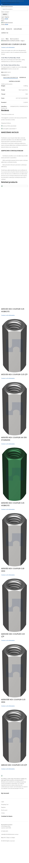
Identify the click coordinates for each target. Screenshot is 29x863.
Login (2, 801)
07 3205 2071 (6, 4)
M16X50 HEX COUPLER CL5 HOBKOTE (12, 504)
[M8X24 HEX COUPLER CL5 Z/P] (14, 736)
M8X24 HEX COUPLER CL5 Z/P (14, 765)
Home (2, 38)
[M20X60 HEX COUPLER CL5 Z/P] (14, 605)
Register (3, 807)
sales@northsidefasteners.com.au (10, 2)
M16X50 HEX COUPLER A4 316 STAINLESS (14, 438)
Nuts (7, 38)
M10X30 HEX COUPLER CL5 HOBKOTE (12, 310)
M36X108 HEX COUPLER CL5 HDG (13, 700)
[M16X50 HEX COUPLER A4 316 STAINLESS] (14, 408)
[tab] (10, 77)
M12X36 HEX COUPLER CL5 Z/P (14, 374)
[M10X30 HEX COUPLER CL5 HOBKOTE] (14, 246)
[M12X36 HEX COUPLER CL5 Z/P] (14, 345)
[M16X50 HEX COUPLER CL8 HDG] (14, 539)
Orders (3, 813)
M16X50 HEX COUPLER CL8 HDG (12, 569)
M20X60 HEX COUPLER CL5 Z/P (13, 635)
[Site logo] (7, 6)
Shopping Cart (4, 804)
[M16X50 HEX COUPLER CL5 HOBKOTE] (14, 474)
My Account (4, 810)
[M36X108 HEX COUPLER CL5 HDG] (14, 670)
